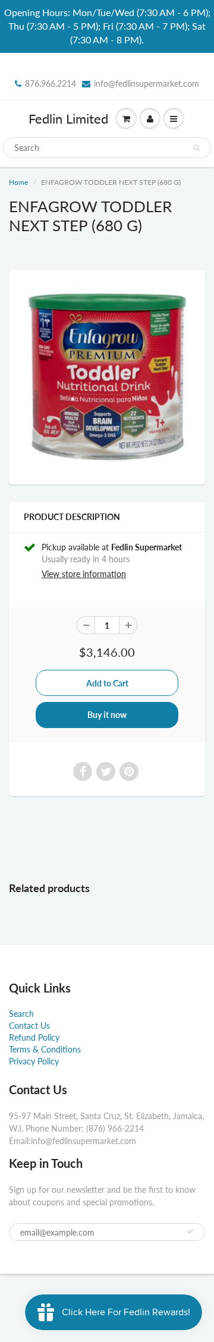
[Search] (196, 147)
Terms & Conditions (45, 1049)
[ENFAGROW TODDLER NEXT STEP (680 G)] (107, 376)
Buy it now (107, 715)
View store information (84, 574)
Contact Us (29, 1025)
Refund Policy (34, 1037)
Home (18, 182)
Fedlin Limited (68, 119)
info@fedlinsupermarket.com (146, 83)
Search (21, 1014)
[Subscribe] (190, 1231)
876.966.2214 (50, 83)
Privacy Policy (34, 1061)
